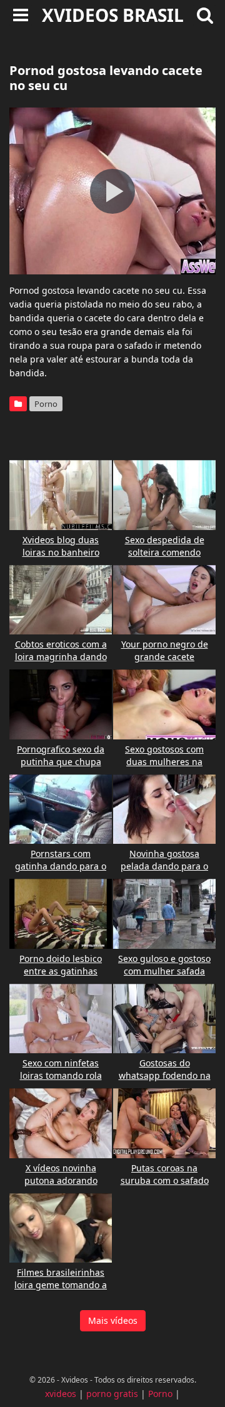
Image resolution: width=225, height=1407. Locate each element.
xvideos (60, 1393)
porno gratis (112, 1393)
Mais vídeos (113, 1320)
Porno (46, 403)
